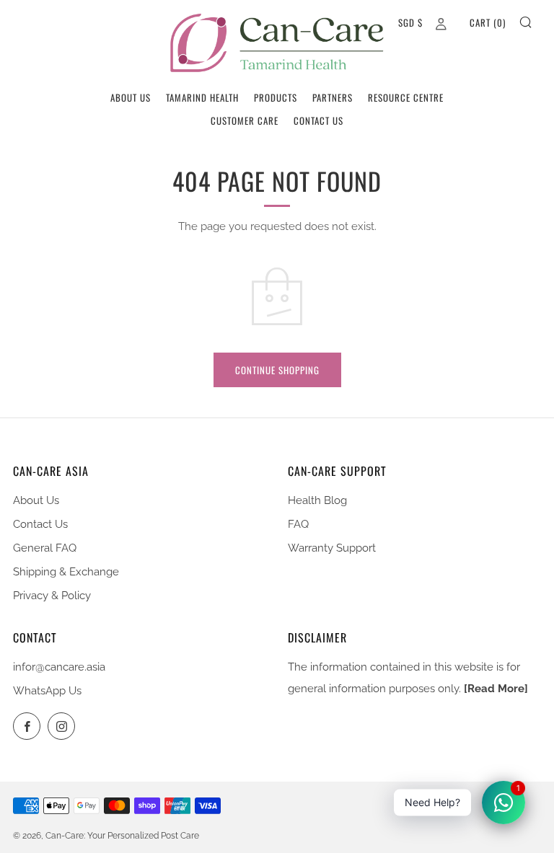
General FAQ (44, 548)
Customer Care (244, 120)
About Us (130, 97)
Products (275, 97)
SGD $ (410, 22)
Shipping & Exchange (66, 571)
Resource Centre (406, 97)
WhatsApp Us (47, 690)
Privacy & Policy (52, 595)
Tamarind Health (202, 97)
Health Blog (317, 500)
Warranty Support (332, 548)
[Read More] (496, 688)
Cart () (488, 22)
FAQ (298, 524)
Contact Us (318, 120)
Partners (332, 97)
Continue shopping (277, 370)
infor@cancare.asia (59, 666)
